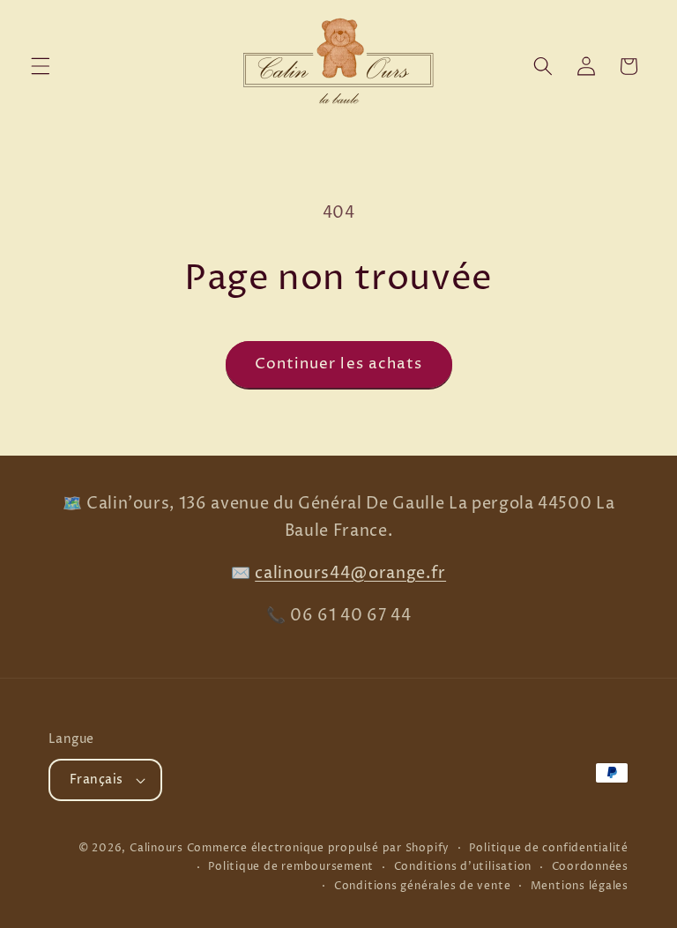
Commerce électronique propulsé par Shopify (318, 848)
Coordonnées (590, 866)
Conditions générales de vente (422, 886)
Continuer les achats (339, 364)
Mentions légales (580, 886)
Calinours (156, 848)
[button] (40, 66)
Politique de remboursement (291, 866)
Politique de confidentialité (549, 848)
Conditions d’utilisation (463, 866)
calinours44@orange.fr (350, 573)
